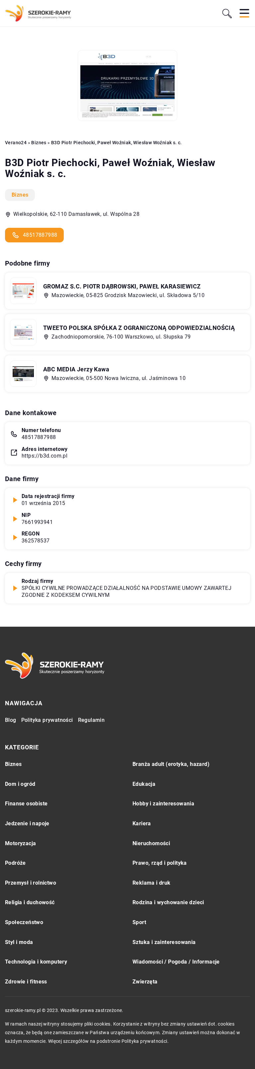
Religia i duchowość (30, 902)
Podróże (15, 863)
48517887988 (40, 235)
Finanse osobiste (26, 803)
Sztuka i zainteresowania (164, 942)
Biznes (20, 195)
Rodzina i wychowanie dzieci (168, 902)
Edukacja (143, 784)
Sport (139, 922)
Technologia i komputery (36, 962)
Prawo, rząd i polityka (159, 863)
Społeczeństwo (24, 922)
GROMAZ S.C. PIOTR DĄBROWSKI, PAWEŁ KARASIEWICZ (122, 286)
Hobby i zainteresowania (163, 803)
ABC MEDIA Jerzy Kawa (76, 369)
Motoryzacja (20, 843)
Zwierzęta (145, 981)
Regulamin (91, 720)
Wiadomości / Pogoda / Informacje (176, 962)
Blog (10, 720)
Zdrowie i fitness (26, 981)
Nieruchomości (151, 843)
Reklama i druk (151, 883)
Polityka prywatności (47, 720)
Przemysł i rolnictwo (30, 883)
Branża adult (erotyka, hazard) (171, 764)
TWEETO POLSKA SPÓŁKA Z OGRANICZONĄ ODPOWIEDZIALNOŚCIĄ (139, 327)
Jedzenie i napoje (27, 823)
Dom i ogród (20, 784)
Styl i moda (19, 942)
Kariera (141, 823)
